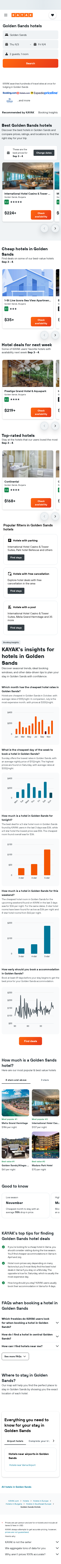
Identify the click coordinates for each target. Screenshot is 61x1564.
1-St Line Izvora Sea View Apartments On (27, 300)
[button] (5, 15)
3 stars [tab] (45, 1079)
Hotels (26, 1501)
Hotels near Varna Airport (22, 1465)
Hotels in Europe (40, 1501)
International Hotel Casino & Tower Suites (27, 193)
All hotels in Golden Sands (16, 1486)
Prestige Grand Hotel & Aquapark (25, 391)
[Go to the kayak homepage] (22, 15)
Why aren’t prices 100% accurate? (25, 1554)
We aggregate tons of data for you (25, 1548)
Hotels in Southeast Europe (38, 1504)
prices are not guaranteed (17, 1532)
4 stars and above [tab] (16, 1079)
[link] (16, 557)
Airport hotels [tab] (15, 1441)
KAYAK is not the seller (18, 1542)
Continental (11, 481)
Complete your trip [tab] (40, 1441)
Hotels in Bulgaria (14, 1504)
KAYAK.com (13, 1501)
